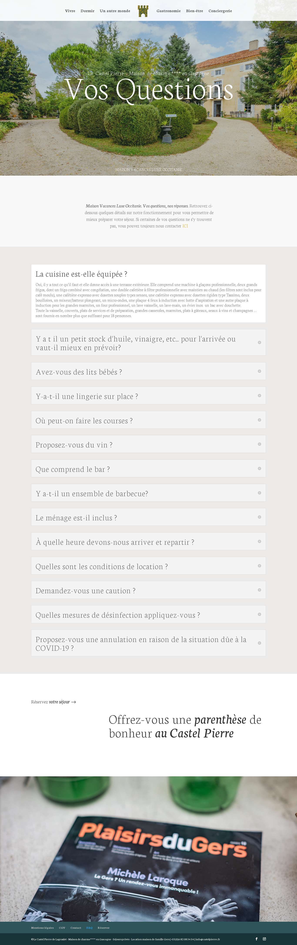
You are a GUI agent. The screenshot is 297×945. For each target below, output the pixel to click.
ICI (185, 225)
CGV (62, 927)
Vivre (70, 11)
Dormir (87, 11)
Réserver (103, 927)
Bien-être (194, 11)
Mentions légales (42, 927)
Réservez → (53, 701)
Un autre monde (115, 11)
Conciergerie (220, 11)
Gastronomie (169, 11)
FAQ (89, 927)
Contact (75, 927)
